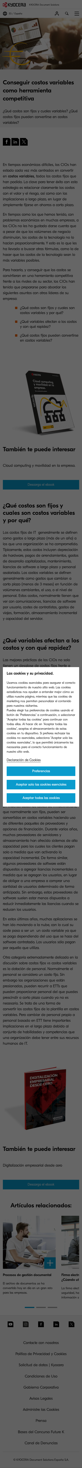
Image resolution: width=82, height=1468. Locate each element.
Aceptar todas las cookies (41, 798)
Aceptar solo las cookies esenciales (41, 785)
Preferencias (41, 771)
